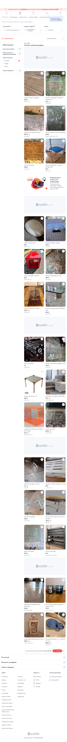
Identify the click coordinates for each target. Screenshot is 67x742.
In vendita (6, 61)
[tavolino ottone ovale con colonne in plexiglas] (56, 506)
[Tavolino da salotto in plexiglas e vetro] (56, 352)
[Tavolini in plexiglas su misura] (34, 473)
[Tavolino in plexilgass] (34, 506)
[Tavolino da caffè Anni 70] (34, 385)
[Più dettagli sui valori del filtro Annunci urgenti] (13, 70)
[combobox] (13, 30)
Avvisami (58, 651)
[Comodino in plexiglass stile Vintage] (56, 385)
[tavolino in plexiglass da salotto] (34, 121)
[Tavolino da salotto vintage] (56, 232)
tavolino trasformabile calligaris (48, 17)
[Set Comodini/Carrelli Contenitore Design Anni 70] (56, 594)
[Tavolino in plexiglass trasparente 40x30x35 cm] (56, 87)
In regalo (6, 63)
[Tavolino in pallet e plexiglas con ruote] (56, 473)
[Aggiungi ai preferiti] (42, 73)
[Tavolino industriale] (56, 540)
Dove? (46, 26)
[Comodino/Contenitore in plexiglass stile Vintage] (34, 419)
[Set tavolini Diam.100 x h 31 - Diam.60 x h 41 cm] (56, 629)
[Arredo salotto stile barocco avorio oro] (34, 629)
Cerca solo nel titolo (8, 49)
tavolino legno (14, 17)
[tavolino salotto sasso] (34, 232)
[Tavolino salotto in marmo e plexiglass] (56, 121)
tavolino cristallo (33, 17)
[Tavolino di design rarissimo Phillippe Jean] (56, 298)
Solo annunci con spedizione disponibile (9, 53)
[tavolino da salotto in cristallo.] (34, 298)
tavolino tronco (23, 17)
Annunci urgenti (7, 70)
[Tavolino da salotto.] (34, 155)
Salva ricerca (9, 38)
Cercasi (6, 66)
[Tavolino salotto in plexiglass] (34, 87)
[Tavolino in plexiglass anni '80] (56, 264)
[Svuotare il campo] (20, 30)
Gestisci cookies (6, 696)
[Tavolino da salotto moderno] (34, 264)
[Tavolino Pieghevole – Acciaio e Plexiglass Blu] (56, 155)
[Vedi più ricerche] (63, 17)
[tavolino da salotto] (34, 352)
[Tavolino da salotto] (56, 419)
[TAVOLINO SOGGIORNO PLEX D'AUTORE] (34, 594)
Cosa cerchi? (7, 26)
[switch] (19, 49)
